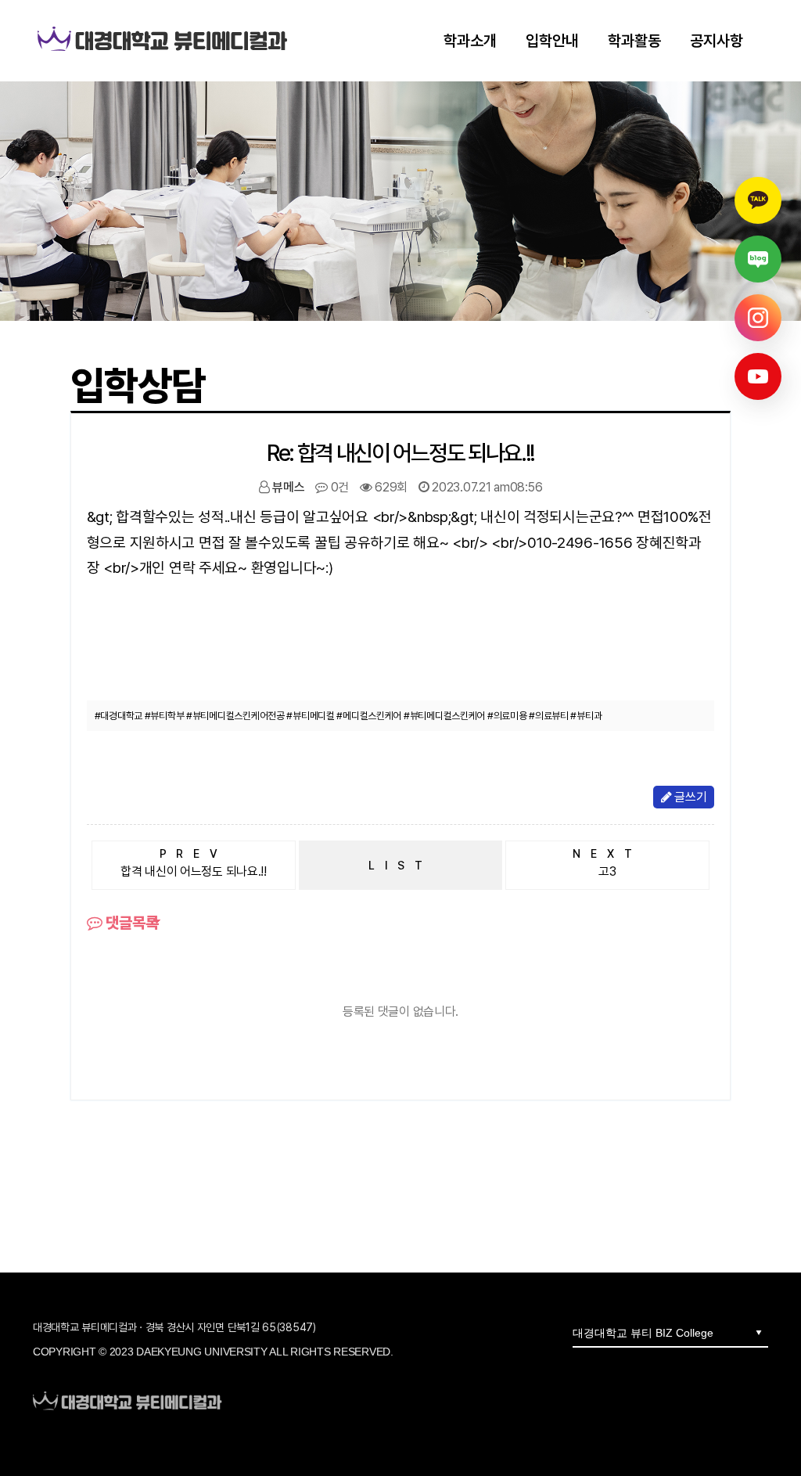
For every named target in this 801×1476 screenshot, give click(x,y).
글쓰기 (688, 797)
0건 (338, 487)
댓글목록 (130, 922)
